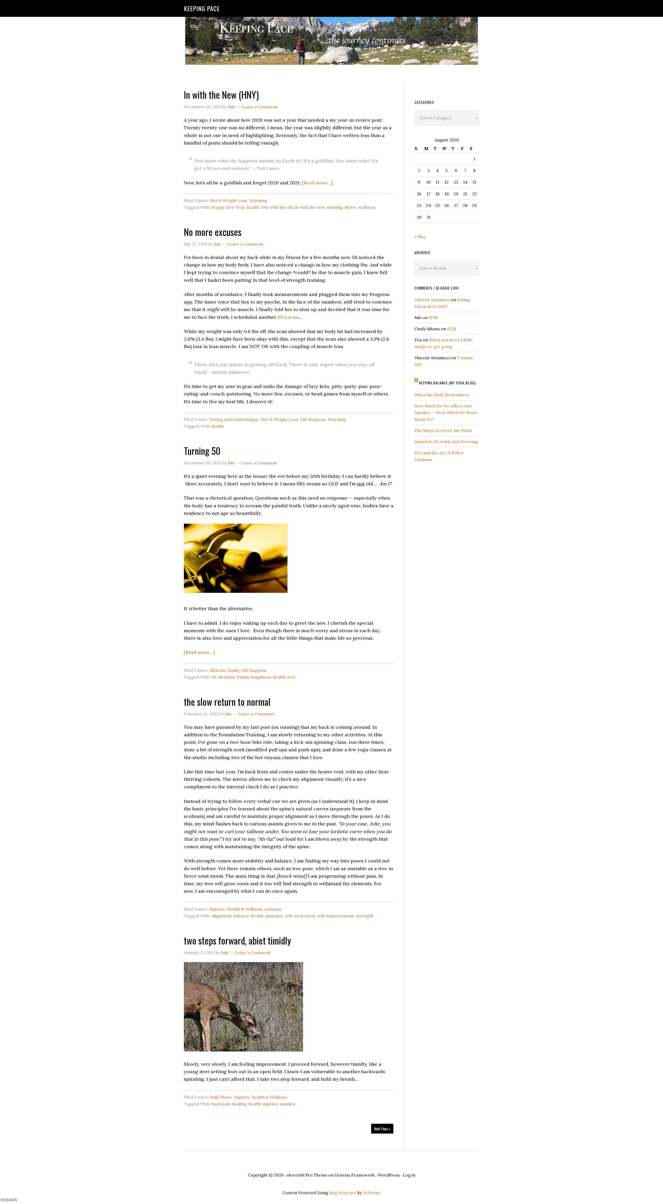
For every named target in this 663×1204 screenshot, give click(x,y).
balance (241, 915)
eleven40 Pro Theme (306, 1175)
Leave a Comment (260, 106)
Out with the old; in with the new (293, 207)
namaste (273, 909)
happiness (261, 677)
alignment (222, 915)
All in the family (224, 670)
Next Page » (382, 1128)
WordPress (389, 1175)
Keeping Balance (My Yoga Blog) (447, 382)
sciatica (287, 1103)
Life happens (313, 419)
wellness (366, 207)
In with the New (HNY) (221, 94)
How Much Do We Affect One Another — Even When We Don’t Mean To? (445, 412)
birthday (226, 677)
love (291, 677)
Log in (409, 1175)
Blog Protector (342, 1193)
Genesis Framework (354, 1175)
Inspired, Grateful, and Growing (446, 441)
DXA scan (288, 317)
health (253, 207)
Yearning (258, 200)
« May (420, 236)
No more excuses (212, 232)
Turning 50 (202, 450)
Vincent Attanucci (432, 299)
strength (364, 915)
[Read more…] (317, 183)
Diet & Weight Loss (228, 200)
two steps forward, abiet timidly (237, 940)
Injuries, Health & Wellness (236, 909)
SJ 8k (433, 317)
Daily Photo (221, 1097)
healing (239, 1103)
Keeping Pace (202, 8)
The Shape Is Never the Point (443, 430)
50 (214, 677)
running (335, 207)
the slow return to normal (227, 701)
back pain (221, 1103)
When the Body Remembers (441, 394)
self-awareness (300, 915)
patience (274, 915)
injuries (270, 1103)
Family (243, 677)
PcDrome (371, 1193)
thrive (350, 207)
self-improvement (336, 915)
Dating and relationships (234, 419)
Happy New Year (228, 207)
